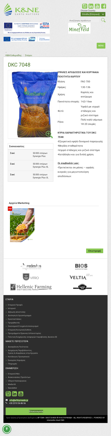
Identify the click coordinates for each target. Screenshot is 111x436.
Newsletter (12, 388)
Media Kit (12, 384)
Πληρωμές (12, 364)
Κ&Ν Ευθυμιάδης (14, 55)
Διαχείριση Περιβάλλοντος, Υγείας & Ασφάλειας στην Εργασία (23, 351)
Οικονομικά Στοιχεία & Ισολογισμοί (23, 326)
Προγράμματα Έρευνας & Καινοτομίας (24, 333)
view (49, 134)
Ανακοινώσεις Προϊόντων (19, 377)
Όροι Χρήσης (11, 418)
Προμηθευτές (14, 323)
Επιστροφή (94, 250)
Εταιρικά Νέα (14, 374)
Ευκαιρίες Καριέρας (16, 360)
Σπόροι (28, 55)
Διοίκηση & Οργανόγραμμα (19, 315)
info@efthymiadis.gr (18, 400)
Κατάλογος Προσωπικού (18, 357)
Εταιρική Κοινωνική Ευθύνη (19, 330)
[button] (7, 429)
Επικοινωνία (36, 411)
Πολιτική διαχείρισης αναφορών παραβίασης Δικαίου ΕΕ (32, 337)
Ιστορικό (12, 308)
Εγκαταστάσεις (14, 319)
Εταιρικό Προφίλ (15, 305)
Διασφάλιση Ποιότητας (18, 347)
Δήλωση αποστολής (16, 312)
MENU (101, 46)
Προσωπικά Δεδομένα (27, 418)
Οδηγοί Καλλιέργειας (17, 381)
